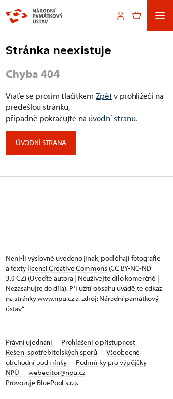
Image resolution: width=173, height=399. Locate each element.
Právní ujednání (30, 342)
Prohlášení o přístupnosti (99, 342)
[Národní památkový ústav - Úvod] (34, 16)
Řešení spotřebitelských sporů (52, 352)
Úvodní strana (41, 142)
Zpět (104, 95)
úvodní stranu (112, 118)
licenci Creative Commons (67, 268)
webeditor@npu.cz (56, 372)
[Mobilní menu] (160, 15)
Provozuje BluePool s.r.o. (42, 382)
